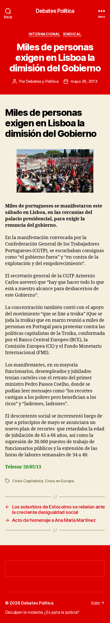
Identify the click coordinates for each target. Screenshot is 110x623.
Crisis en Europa (59, 480)
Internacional (44, 34)
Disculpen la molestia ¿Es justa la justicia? (42, 612)
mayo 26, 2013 (84, 81)
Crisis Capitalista (27, 480)
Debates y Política (42, 81)
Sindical (72, 34)
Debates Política (55, 11)
